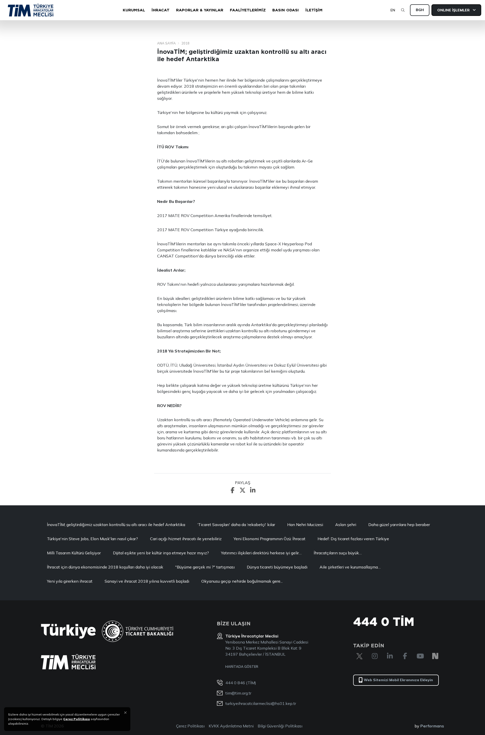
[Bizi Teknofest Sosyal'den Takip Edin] (435, 656)
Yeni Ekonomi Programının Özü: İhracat (269, 538)
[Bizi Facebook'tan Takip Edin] (405, 656)
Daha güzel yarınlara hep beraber (399, 524)
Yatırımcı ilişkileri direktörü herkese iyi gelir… (261, 552)
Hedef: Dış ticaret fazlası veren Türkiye (353, 538)
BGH (420, 10)
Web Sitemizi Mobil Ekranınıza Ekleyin (398, 680)
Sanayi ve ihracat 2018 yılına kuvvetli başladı (147, 581)
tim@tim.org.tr (238, 693)
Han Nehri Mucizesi (305, 524)
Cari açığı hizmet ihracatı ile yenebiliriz (186, 538)
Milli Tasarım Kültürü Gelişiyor (74, 552)
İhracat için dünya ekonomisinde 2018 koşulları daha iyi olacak (105, 567)
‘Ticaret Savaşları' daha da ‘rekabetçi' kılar (236, 524)
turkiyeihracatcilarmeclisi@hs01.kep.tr (260, 703)
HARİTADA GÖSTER (241, 667)
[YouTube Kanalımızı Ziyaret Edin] (420, 656)
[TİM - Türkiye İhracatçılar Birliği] (30, 10)
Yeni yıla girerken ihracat (69, 581)
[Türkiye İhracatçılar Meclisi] (68, 661)
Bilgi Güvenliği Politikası (280, 725)
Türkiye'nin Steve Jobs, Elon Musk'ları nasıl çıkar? (92, 538)
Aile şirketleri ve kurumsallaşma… (350, 567)
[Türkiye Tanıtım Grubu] (68, 631)
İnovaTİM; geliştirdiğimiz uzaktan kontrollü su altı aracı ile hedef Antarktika (116, 524)
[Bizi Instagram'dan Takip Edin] (374, 656)
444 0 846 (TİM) (240, 682)
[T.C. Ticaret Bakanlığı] (137, 631)
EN (393, 10)
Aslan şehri (345, 524)
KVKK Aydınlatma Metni (231, 725)
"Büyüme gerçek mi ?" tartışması (205, 567)
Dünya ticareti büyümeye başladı (277, 567)
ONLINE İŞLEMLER (454, 10)
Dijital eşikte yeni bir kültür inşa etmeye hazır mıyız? (161, 552)
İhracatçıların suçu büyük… (338, 552)
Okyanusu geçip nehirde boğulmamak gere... (242, 581)
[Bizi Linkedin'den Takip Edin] (389, 656)
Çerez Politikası (190, 725)
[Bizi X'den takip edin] (359, 656)
